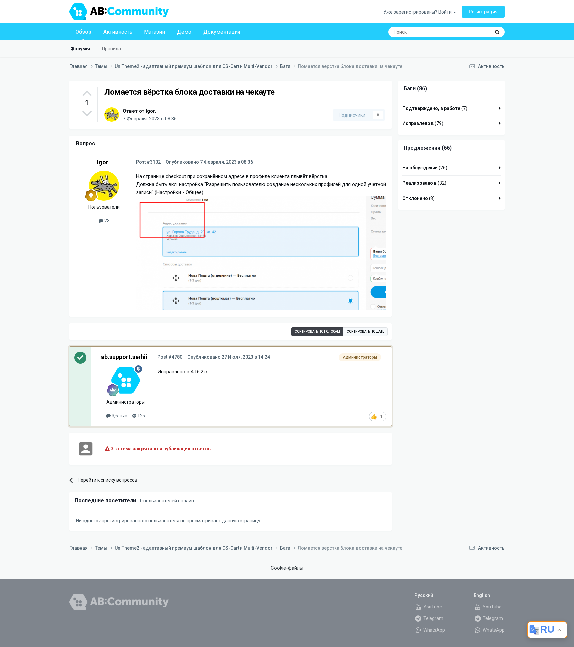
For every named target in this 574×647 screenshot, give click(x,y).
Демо (184, 32)
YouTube (432, 606)
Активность (117, 32)
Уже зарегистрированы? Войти (418, 12)
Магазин (154, 32)
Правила (111, 48)
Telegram (432, 618)
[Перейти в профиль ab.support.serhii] (126, 380)
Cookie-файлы (287, 568)
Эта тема (472, 32)
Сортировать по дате (365, 331)
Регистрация (483, 11)
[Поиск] (497, 32)
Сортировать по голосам (317, 331)
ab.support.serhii (124, 356)
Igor (150, 111)
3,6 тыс (119, 415)
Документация (221, 32)
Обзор (83, 32)
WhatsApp (433, 630)
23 (106, 220)
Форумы (80, 48)
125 (140, 415)
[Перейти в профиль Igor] (111, 114)
